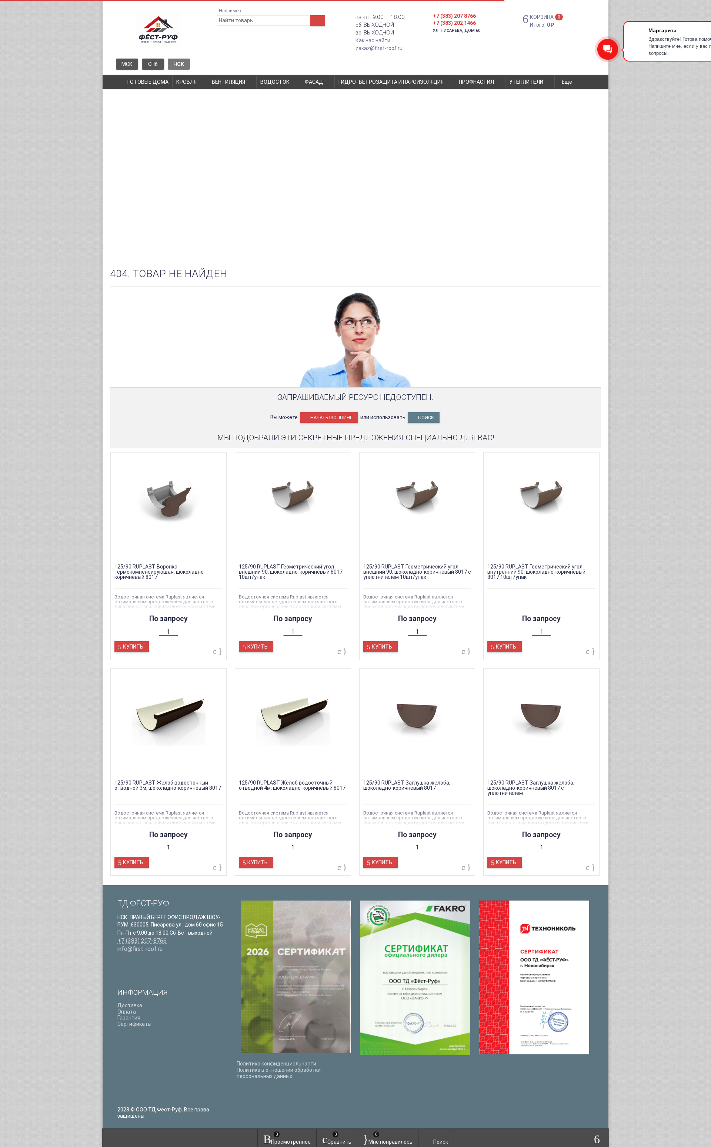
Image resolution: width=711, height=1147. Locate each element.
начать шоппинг (331, 417)
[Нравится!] (220, 651)
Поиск (425, 417)
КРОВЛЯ (186, 82)
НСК (178, 64)
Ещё (567, 82)
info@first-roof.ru (140, 948)
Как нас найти (373, 40)
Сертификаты (134, 1024)
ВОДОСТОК (275, 82)
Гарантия (128, 1018)
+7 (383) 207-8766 (142, 940)
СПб (153, 64)
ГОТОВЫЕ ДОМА (147, 82)
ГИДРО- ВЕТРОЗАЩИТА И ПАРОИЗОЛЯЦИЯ (391, 82)
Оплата (126, 1012)
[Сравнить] (215, 651)
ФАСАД (314, 82)
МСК (127, 64)
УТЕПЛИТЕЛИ (526, 82)
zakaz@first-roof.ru (379, 48)
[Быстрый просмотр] (162, 551)
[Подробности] (175, 551)
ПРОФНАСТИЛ (476, 82)
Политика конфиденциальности (276, 1064)
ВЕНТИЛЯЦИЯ (228, 82)
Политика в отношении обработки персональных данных (279, 1073)
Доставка (129, 1005)
